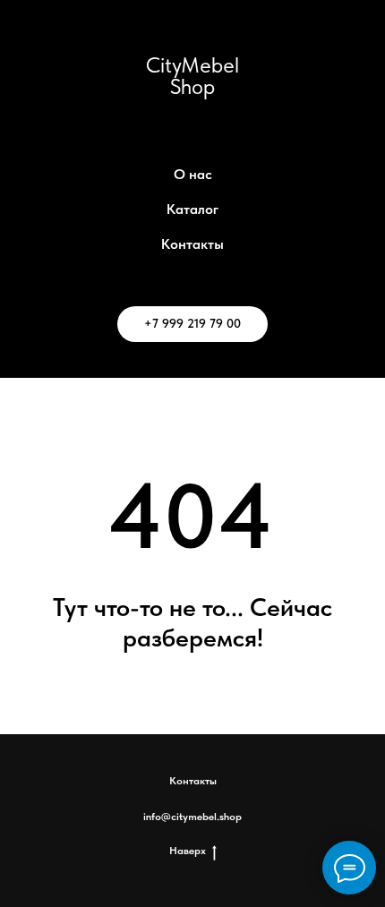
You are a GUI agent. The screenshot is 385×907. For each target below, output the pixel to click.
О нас (193, 174)
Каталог (192, 209)
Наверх (187, 850)
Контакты (192, 243)
